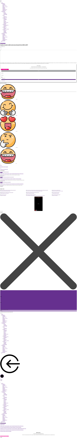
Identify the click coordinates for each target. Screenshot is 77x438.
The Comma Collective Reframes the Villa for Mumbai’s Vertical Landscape (10, 427)
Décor (3, 15)
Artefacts (5, 16)
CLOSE (1, 437)
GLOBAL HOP (3, 33)
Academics (4, 34)
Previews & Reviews (5, 6)
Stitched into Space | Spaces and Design (5, 431)
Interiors (4, 329)
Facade (5, 28)
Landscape (5, 339)
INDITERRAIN (2, 3)
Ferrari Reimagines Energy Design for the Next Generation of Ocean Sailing (35, 195)
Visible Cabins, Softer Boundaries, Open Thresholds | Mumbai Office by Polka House (11, 173)
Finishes (5, 31)
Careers (2, 307)
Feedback (2, 300)
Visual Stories (4, 10)
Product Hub (2, 299)
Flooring (5, 21)
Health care (5, 14)
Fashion (5, 13)
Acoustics (5, 30)
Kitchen (5, 403)
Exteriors (4, 338)
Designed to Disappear (3, 195)
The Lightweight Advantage (55, 193)
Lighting (5, 331)
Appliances (5, 337)
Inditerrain (4, 43)
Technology (4, 24)
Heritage (4, 316)
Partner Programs (3, 308)
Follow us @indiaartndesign (5, 292)
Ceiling (5, 333)
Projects (4, 38)
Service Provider (5, 344)
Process (4, 7)
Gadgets (5, 26)
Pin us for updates (4, 293)
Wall (4, 20)
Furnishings (5, 19)
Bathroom (5, 335)
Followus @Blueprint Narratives (5, 295)
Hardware (5, 32)
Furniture (5, 18)
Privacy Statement (3, 304)
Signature (4, 8)
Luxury (5, 12)
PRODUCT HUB (3, 11)
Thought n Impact (5, 9)
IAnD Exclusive (4, 5)
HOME (2, 314)
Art (4, 327)
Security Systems (6, 336)
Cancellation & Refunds (4, 305)
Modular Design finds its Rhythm (30, 193)
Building (5, 342)
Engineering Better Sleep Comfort (4, 193)
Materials (4, 341)
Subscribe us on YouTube (4, 294)
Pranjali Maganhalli (3, 180)
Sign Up (2, 301)
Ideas (3, 36)
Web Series (4, 40)
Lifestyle (4, 323)
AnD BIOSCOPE (3, 352)
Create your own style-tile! (4, 169)
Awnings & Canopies (6, 340)
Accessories (5, 17)
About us (2, 306)
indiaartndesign (2, 175)
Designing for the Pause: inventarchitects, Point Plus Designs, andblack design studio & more (13, 428)
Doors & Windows (6, 22)
